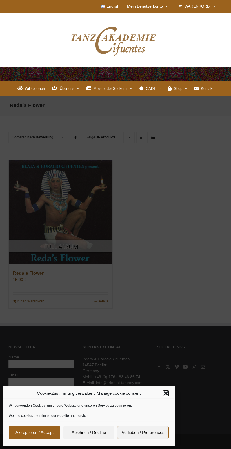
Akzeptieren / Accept (34, 432)
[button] (166, 393)
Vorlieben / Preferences (143, 432)
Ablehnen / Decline (89, 432)
